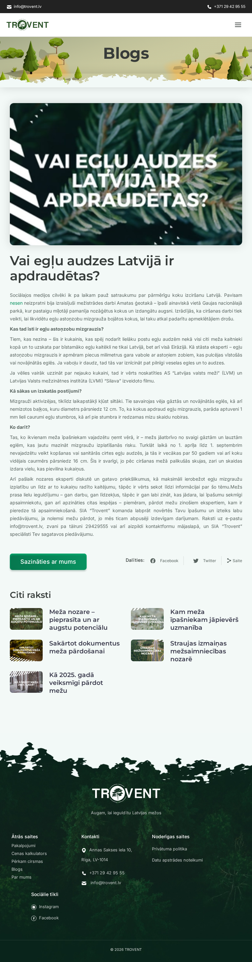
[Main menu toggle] (238, 24)
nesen (16, 303)
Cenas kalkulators (29, 853)
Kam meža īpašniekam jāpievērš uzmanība (204, 619)
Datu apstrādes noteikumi (177, 860)
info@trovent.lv (28, 6)
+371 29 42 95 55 (229, 6)
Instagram (49, 906)
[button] (165, 560)
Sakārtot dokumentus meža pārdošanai (84, 647)
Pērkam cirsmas (27, 861)
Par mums (21, 877)
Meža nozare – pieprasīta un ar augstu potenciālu (78, 619)
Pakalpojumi (23, 845)
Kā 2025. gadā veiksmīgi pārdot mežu (76, 682)
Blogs (17, 869)
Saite (237, 560)
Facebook (49, 917)
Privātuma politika (169, 848)
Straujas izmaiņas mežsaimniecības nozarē (198, 651)
